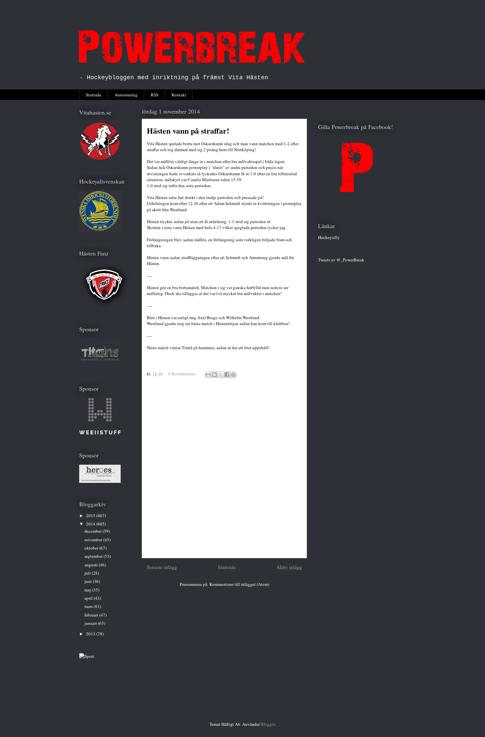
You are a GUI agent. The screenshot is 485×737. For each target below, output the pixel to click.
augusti (91, 565)
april (89, 598)
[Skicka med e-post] (208, 374)
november (93, 540)
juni (88, 581)
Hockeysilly (329, 237)
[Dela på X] (220, 374)
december (93, 531)
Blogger (268, 724)
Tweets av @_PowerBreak (341, 260)
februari (91, 615)
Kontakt (179, 95)
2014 (91, 524)
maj (88, 590)
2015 (91, 516)
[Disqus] (224, 470)
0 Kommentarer (182, 374)
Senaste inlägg (162, 567)
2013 (91, 634)
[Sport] (86, 656)
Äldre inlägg (289, 567)
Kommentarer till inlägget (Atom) (239, 584)
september (94, 556)
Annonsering (126, 95)
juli (88, 573)
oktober (91, 548)
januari (91, 623)
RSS (154, 95)
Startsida (93, 95)
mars (89, 606)
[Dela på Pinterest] (233, 374)
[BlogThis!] (214, 374)
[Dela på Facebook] (227, 374)
